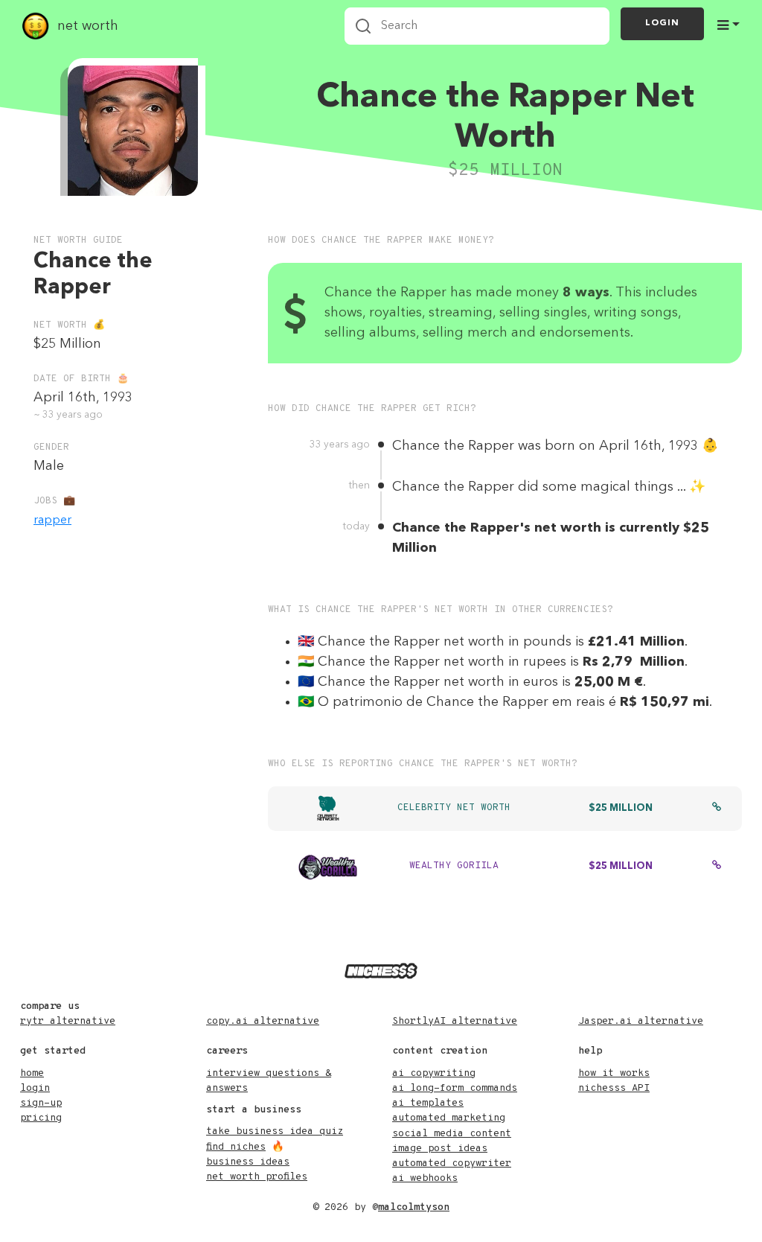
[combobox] (477, 26)
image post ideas (439, 1148)
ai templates (428, 1103)
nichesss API (614, 1088)
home (32, 1073)
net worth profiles (256, 1177)
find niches (236, 1147)
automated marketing (448, 1118)
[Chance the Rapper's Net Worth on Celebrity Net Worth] (716, 808)
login (35, 1088)
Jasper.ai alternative (640, 1021)
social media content (451, 1133)
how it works (614, 1073)
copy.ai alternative (262, 1021)
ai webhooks (425, 1178)
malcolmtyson (413, 1207)
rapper (52, 520)
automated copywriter (451, 1163)
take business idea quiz (274, 1131)
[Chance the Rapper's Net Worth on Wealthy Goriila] (716, 866)
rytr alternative (67, 1021)
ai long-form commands (454, 1088)
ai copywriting (434, 1073)
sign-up (41, 1103)
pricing (41, 1118)
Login (662, 23)
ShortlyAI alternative (454, 1021)
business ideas (247, 1162)
